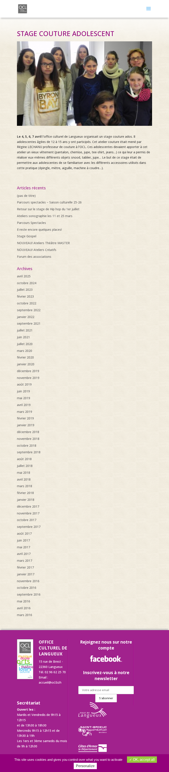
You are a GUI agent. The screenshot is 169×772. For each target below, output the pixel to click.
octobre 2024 (26, 283)
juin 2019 (23, 391)
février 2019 (25, 418)
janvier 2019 (25, 425)
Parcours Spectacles (31, 223)
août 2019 (24, 384)
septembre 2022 (28, 310)
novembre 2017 (28, 513)
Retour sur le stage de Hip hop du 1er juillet (48, 209)
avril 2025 (24, 276)
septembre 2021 (28, 323)
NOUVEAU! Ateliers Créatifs (36, 250)
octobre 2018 (26, 445)
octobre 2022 (26, 303)
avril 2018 (24, 479)
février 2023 (25, 296)
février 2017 (25, 567)
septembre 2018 (28, 452)
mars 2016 (24, 615)
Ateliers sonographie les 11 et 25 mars (44, 216)
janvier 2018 (25, 500)
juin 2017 (23, 540)
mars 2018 (24, 486)
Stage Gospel (26, 236)
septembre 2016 (28, 594)
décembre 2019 (28, 371)
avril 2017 (24, 554)
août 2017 (24, 533)
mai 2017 (23, 547)
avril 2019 (24, 405)
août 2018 (24, 459)
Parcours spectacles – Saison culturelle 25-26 (49, 202)
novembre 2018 (28, 439)
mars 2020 (24, 351)
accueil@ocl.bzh (50, 682)
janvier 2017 (25, 574)
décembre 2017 (28, 506)
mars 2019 (24, 412)
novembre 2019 (28, 378)
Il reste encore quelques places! (39, 229)
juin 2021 (23, 337)
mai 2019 (23, 398)
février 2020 (25, 357)
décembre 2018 (28, 432)
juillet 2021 (25, 330)
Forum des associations (34, 256)
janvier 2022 (25, 317)
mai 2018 (23, 472)
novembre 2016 (28, 581)
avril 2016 (24, 608)
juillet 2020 (25, 344)
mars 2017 (24, 560)
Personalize (85, 766)
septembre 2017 (28, 527)
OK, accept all (143, 759)
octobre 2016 (26, 587)
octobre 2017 (26, 520)
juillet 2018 (25, 466)
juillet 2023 (25, 289)
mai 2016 (23, 601)
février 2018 (25, 493)
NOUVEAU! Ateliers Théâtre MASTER (43, 243)
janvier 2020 (25, 364)
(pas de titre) (26, 196)
